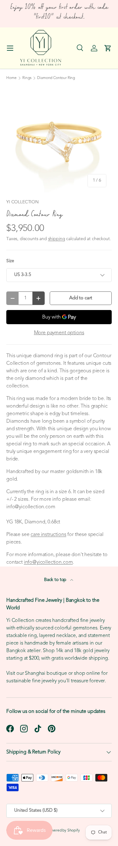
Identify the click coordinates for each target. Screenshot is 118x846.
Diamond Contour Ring (56, 78)
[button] (108, 48)
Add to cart (80, 298)
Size (10, 261)
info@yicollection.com (48, 562)
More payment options (59, 333)
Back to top (56, 580)
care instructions (48, 534)
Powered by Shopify (63, 830)
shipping (56, 239)
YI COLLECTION (22, 202)
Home (11, 78)
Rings (26, 78)
